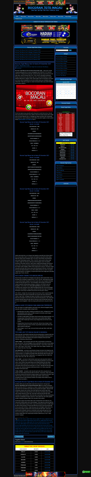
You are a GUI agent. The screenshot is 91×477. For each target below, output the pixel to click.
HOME (17, 16)
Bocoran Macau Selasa (61, 68)
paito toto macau (28, 428)
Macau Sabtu (60, 16)
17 (57, 93)
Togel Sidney (59, 167)
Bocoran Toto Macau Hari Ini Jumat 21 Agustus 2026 (27, 57)
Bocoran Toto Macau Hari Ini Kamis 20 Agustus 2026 (27, 59)
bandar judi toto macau (44, 422)
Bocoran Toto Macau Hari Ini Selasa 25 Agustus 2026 (27, 50)
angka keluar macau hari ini (33, 420)
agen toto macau (22, 418)
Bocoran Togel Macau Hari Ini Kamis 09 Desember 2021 (33, 64)
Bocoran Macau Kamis (21, 66)
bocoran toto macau (31, 425)
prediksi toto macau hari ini (28, 430)
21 (68, 93)
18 (60, 93)
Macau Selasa (31, 16)
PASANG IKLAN (18, 18)
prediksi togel (18, 430)
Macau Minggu (68, 16)
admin (17, 65)
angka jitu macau (49, 418)
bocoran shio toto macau (43, 423)
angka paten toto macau (32, 422)
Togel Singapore (60, 165)
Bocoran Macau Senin (61, 70)
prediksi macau (36, 428)
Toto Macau (59, 172)
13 (65, 91)
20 (65, 93)
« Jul (57, 99)
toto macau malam (45, 431)
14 (68, 91)
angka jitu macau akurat (20, 420)
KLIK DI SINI (47, 451)
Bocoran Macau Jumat (61, 56)
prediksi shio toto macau (46, 428)
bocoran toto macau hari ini (43, 425)
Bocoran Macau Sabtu (61, 65)
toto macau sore (25, 433)
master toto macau (19, 428)
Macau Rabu (38, 16)
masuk (22, 441)
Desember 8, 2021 (25, 65)
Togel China (59, 177)
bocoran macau (33, 423)
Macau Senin (23, 16)
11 (60, 91)
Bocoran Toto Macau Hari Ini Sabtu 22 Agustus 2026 (27, 54)
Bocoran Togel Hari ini (32, 66)
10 (57, 91)
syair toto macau (37, 431)
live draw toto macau (48, 426)
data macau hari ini (29, 426)
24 (57, 95)
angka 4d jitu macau (31, 418)
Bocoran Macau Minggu (61, 61)
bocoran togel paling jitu (20, 425)
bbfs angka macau (25, 423)
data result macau (39, 426)
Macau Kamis (45, 16)
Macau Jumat (53, 16)
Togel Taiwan (59, 174)
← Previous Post (19, 436)
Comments (18, 68)
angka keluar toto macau (46, 420)
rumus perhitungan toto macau (42, 430)
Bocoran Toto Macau (43, 66)
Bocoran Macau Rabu (61, 63)
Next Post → (51, 436)
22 (71, 93)
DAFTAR (72, 144)
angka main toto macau (20, 422)
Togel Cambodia (60, 179)
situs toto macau (29, 431)
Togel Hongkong (60, 170)
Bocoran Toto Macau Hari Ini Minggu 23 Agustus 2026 (28, 52)
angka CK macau (40, 418)
